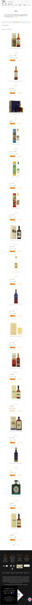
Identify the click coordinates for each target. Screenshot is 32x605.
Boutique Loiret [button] (24, 5)
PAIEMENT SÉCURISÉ (5, 556)
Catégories (12, 573)
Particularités (8, 573)
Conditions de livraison (8, 572)
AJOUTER (12, 60)
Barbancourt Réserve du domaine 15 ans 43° (16, 49)
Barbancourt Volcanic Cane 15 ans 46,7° (16, 368)
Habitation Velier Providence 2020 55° (16, 431)
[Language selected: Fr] (3, 3)
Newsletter (21, 572)
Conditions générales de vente (14, 572)
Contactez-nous (25, 572)
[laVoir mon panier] (11, 3)
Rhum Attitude (3, 1)
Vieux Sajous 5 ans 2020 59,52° (16, 240)
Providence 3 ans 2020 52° (16, 528)
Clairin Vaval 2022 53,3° (16, 208)
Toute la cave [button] (3, 5)
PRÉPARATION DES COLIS (19, 556)
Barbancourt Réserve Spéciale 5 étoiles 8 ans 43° (16, 81)
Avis (29, 573)
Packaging (25, 573)
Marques (3, 573)
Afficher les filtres (16, 22)
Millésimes (17, 573)
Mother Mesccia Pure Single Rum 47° (16, 336)
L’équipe (19, 572)
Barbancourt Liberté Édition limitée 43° (16, 304)
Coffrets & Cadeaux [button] (20, 5)
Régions (21, 573)
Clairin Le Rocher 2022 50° (16, 144)
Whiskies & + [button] (9, 5)
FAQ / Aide (3, 572)
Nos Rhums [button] (6, 5)
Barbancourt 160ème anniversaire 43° (16, 463)
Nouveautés (28, 572)
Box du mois (26, 560)
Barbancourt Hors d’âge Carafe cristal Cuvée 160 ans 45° (15, 114)
